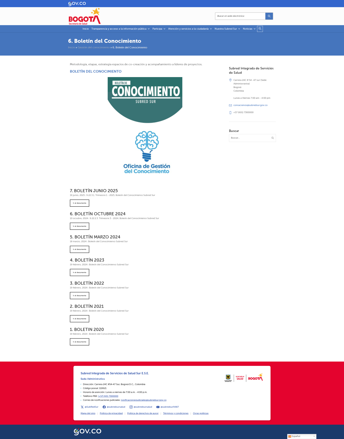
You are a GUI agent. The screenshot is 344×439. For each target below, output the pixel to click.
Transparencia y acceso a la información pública (118, 29)
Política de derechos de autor (143, 413)
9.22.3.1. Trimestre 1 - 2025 (100, 195)
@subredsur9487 (170, 407)
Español (295, 436)
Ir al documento (79, 203)
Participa (157, 29)
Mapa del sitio (88, 413)
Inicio (86, 29)
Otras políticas (201, 413)
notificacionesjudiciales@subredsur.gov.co (143, 400)
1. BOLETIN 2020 (87, 330)
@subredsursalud (116, 407)
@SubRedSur (91, 407)
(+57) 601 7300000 (108, 396)
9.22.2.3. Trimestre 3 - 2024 (104, 218)
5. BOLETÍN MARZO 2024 (95, 237)
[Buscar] (269, 16)
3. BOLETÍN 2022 (87, 283)
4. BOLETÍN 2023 (87, 260)
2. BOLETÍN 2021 (87, 306)
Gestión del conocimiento (94, 47)
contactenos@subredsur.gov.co (250, 105)
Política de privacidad (111, 413)
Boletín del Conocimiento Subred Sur (135, 195)
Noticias (247, 29)
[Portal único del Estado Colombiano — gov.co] (87, 431)
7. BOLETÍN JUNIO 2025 (94, 191)
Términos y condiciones (175, 413)
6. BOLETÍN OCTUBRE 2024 (98, 214)
